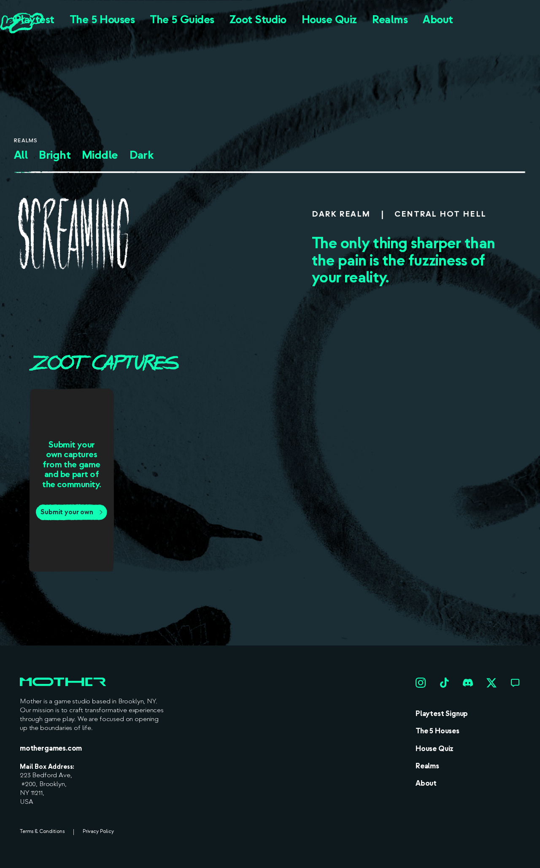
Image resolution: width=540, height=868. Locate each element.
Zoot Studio (258, 19)
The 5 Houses (102, 19)
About (438, 19)
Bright (54, 155)
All (20, 155)
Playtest (34, 19)
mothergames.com (51, 748)
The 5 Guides (182, 19)
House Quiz (329, 19)
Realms (390, 19)
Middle (100, 155)
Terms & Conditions (42, 832)
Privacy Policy (98, 832)
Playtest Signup (442, 714)
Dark (142, 155)
